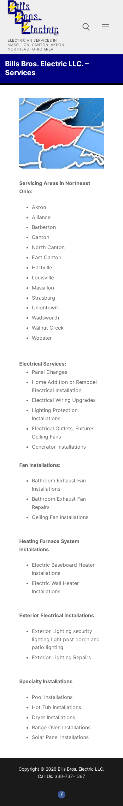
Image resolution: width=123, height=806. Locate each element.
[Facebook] (61, 794)
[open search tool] (86, 27)
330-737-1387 (70, 776)
